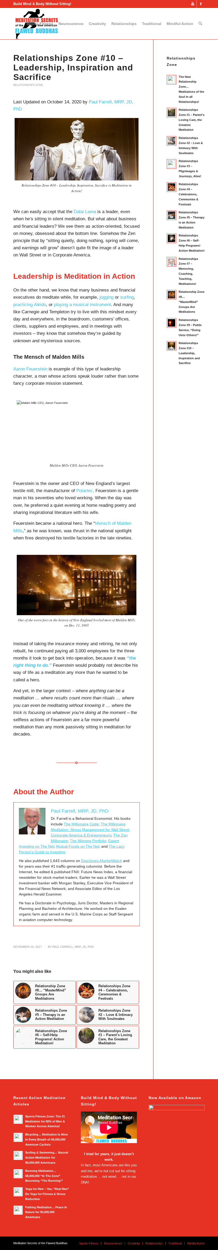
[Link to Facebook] (201, 4)
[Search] (200, 23)
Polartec (84, 490)
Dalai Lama (85, 211)
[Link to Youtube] (192, 4)
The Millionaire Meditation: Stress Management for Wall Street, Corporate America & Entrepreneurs (90, 829)
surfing (127, 297)
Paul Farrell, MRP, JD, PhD (73, 946)
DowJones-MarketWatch (101, 861)
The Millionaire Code (81, 824)
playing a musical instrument (82, 304)
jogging (106, 297)
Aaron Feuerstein (30, 368)
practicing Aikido (29, 304)
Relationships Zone (28, 84)
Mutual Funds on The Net (77, 846)
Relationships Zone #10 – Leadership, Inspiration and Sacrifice (73, 67)
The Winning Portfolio (88, 841)
